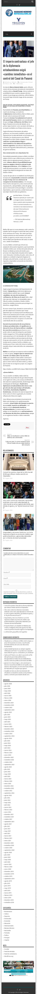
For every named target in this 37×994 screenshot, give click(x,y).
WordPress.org (8, 956)
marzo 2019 (7, 893)
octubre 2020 (8, 848)
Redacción (14, 82)
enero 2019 (7, 897)
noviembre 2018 (9, 902)
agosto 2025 (8, 712)
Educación (7, 923)
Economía (7, 921)
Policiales (7, 933)
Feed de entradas (9, 951)
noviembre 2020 (9, 845)
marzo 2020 (7, 864)
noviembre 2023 (9, 760)
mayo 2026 (7, 691)
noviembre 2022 (9, 788)
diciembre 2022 (8, 786)
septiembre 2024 (9, 736)
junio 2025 (7, 717)
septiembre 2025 (9, 710)
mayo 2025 (7, 719)
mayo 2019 (7, 888)
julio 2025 (7, 714)
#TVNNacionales (17, 213)
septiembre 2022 (9, 793)
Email (5, 578)
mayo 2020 (7, 859)
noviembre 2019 (9, 874)
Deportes (7, 916)
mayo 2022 (7, 802)
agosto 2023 (8, 767)
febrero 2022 (8, 809)
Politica (6, 935)
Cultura (6, 914)
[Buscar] (32, 1)
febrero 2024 (8, 752)
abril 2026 (7, 693)
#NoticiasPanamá (24, 209)
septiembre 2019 (9, 878)
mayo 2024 (7, 745)
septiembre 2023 (9, 764)
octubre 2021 (8, 819)
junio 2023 (7, 771)
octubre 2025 (8, 707)
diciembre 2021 (8, 814)
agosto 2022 (8, 795)
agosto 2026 (8, 684)
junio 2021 (7, 828)
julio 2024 (7, 741)
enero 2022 (7, 812)
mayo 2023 (7, 774)
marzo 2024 (7, 750)
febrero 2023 (8, 781)
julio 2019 (7, 883)
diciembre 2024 (8, 729)
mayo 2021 (7, 831)
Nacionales (7, 930)
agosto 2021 (8, 824)
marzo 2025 (7, 724)
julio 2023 (7, 769)
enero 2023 (7, 783)
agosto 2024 (8, 738)
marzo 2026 (7, 695)
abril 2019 (7, 890)
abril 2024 (7, 748)
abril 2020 (7, 862)
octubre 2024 (8, 733)
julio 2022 (7, 798)
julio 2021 (7, 826)
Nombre (6, 572)
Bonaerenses (8, 911)
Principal (30, 82)
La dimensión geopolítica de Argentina (15, 632)
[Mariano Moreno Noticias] (18, 13)
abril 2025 (7, 722)
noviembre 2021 (9, 817)
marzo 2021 (7, 836)
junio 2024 (7, 743)
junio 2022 (7, 800)
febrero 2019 (8, 895)
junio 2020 (7, 857)
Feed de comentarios (10, 954)
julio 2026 (7, 686)
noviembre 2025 (9, 705)
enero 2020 (7, 869)
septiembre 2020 (9, 850)
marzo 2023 (7, 779)
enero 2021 (7, 840)
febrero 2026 (8, 698)
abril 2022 (7, 805)
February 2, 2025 (18, 221)
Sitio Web (6, 584)
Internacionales (24, 82)
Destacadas (7, 918)
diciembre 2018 (8, 900)
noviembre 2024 (9, 731)
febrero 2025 (8, 726)
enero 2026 (7, 700)
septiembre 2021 (9, 821)
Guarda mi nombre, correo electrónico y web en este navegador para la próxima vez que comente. (18, 592)
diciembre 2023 (8, 757)
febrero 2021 (8, 838)
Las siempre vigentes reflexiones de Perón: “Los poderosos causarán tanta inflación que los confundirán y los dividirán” (19, 650)
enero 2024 (7, 755)
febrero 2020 (8, 867)
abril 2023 (7, 776)
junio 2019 (7, 886)
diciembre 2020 (8, 843)
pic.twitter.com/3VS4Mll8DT (21, 216)
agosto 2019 (8, 881)
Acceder (6, 949)
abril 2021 (7, 833)
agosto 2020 (8, 852)
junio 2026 (7, 688)
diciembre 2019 (8, 871)
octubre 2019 (8, 876)
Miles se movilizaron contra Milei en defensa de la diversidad (18, 436)
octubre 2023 (8, 762)
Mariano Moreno (9, 928)
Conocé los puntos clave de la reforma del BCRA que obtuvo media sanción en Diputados (18, 474)
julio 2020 (7, 855)
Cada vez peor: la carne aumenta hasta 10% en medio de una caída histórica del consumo (17, 442)
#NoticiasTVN (17, 211)
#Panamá (23, 211)
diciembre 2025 (8, 703)
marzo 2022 (7, 807)
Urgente (6, 940)
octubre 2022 (8, 790)
